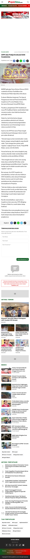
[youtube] (23, 545)
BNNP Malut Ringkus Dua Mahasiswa (19, 436)
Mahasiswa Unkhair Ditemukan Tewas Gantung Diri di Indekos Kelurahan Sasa (16, 466)
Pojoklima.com (5, 60)
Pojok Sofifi (5, 52)
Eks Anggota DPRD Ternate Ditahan (20, 444)
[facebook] (14, 61)
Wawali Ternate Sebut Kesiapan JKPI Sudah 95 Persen (13, 319)
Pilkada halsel (13, 525)
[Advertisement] (15, 34)
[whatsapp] (21, 61)
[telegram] (24, 61)
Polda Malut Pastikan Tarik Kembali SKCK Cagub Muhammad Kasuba (16, 481)
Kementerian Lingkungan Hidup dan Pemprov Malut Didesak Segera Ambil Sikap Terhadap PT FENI (7, 336)
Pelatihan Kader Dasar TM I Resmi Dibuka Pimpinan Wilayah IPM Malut (16, 497)
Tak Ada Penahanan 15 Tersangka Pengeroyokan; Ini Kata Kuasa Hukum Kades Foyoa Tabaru (16, 513)
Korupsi (15, 452)
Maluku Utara (7, 531)
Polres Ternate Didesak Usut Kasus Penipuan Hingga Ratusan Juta (19, 369)
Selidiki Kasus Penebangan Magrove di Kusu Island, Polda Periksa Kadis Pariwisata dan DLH (22, 351)
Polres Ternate (7, 454)
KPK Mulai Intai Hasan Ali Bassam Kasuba (15, 476)
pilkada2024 (24, 522)
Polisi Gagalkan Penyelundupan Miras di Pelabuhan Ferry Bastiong (16, 472)
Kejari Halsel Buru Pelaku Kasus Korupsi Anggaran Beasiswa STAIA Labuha (19, 419)
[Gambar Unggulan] (15, 73)
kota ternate (6, 533)
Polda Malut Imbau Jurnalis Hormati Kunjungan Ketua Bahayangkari (7, 350)
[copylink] (27, 61)
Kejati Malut (6, 457)
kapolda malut (18, 454)
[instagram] (16, 545)
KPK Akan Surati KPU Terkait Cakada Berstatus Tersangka (16, 486)
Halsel (4, 525)
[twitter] (17, 61)
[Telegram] (13, 545)
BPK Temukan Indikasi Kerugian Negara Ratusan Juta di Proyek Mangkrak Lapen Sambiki (20, 428)
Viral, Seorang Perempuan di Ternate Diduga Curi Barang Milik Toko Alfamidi (16, 502)
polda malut (6, 452)
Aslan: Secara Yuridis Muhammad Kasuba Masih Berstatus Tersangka (16, 507)
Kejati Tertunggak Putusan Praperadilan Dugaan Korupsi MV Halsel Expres (15, 491)
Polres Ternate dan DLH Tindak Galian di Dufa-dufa (22, 334)
